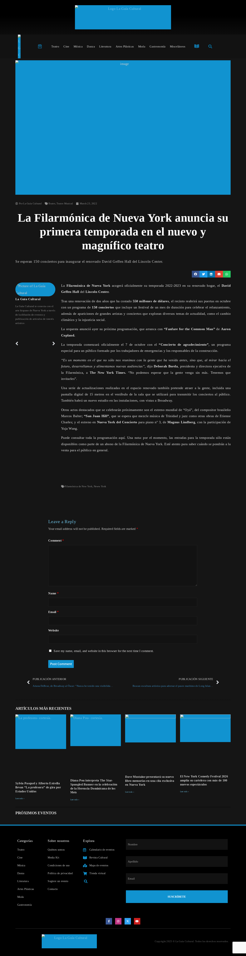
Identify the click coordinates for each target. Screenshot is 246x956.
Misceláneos (177, 46)
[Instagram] (118, 921)
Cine (66, 46)
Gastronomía (157, 46)
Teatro (55, 46)
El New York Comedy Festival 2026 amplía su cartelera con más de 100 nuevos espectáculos (204, 780)
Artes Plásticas (125, 46)
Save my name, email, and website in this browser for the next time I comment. (104, 651)
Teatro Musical (65, 203)
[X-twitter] (128, 921)
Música (78, 46)
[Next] (45, 344)
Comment (56, 540)
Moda (141, 46)
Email (53, 612)
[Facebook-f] (109, 921)
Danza (91, 46)
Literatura (105, 46)
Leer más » (19, 798)
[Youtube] (137, 921)
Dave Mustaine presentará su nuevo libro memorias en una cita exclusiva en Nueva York (149, 780)
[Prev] (25, 344)
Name (53, 593)
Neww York (100, 486)
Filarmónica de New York (78, 486)
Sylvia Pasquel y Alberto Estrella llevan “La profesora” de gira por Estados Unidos (38, 787)
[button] (196, 274)
